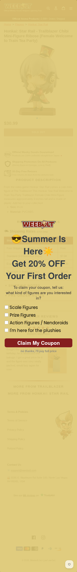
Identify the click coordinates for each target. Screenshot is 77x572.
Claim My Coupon (38, 342)
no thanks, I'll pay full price (39, 351)
